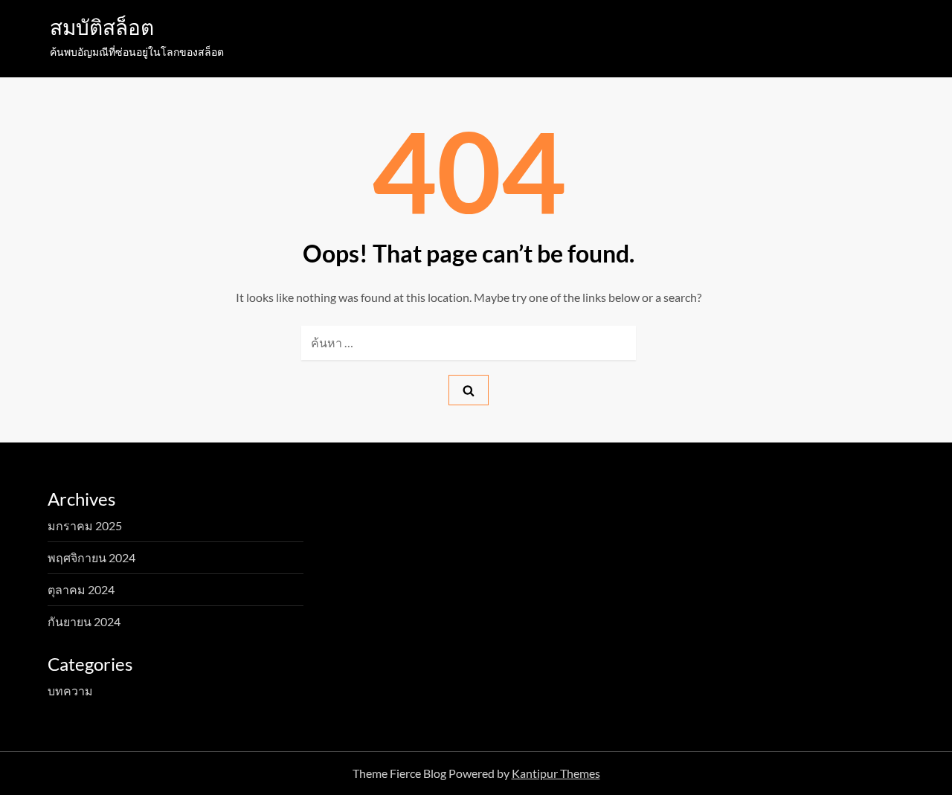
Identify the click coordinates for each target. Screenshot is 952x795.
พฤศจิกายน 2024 (91, 557)
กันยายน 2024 (84, 621)
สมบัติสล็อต (102, 26)
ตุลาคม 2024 (81, 589)
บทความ (70, 690)
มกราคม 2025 (85, 525)
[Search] (468, 390)
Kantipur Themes (556, 773)
